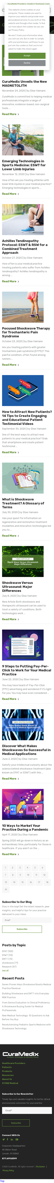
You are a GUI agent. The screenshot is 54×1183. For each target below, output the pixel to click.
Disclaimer (40, 1166)
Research (9, 966)
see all (5, 970)
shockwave (10, 963)
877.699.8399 (9, 1158)
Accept (27, 56)
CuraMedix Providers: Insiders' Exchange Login (29, 4)
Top (2, 1181)
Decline (27, 63)
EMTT (7, 959)
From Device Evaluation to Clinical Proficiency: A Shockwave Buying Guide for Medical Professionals (26, 1006)
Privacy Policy (8, 1170)
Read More (9, 114)
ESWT (7, 955)
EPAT (7, 951)
